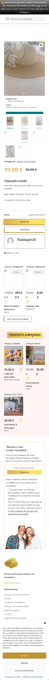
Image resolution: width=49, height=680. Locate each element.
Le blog (7, 598)
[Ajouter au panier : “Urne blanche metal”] (28, 378)
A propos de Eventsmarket (16, 594)
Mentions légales (12, 610)
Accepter (24, 655)
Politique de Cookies (13, 677)
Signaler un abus (12, 253)
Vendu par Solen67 (33, 343)
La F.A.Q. (8, 614)
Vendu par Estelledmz (12, 343)
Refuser (24, 663)
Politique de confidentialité (32, 677)
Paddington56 (26, 239)
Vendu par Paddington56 (13, 266)
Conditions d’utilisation (14, 602)
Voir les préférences (24, 670)
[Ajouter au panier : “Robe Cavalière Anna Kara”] (6, 301)
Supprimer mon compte (15, 618)
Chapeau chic (32, 306)
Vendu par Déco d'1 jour (13, 394)
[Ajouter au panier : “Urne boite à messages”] (21, 420)
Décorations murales (12, 380)
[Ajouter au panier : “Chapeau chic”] (28, 301)
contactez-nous (12, 582)
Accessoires (30, 161)
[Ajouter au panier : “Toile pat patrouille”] (21, 369)
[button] (45, 623)
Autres (20, 161)
